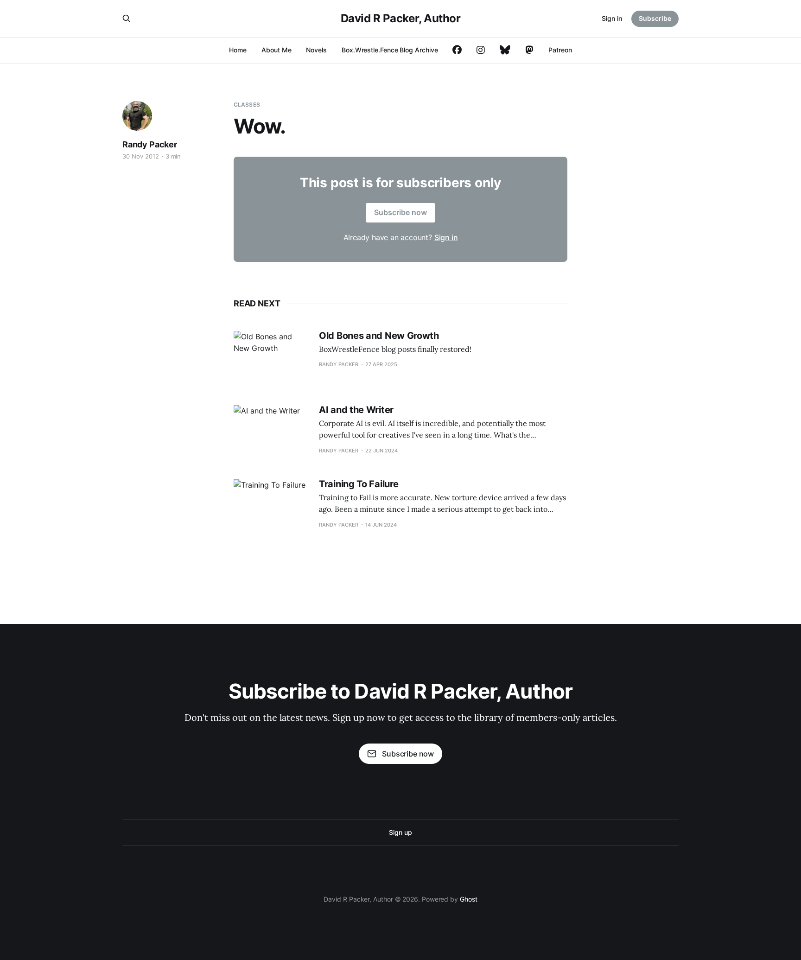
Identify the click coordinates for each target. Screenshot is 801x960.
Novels (316, 50)
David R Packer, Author (400, 18)
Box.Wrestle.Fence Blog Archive (390, 50)
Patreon (560, 50)
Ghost (468, 899)
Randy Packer (149, 144)
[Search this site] (127, 18)
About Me (276, 50)
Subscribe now (400, 212)
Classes (247, 104)
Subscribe (655, 18)
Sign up (400, 832)
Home (238, 50)
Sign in (612, 18)
